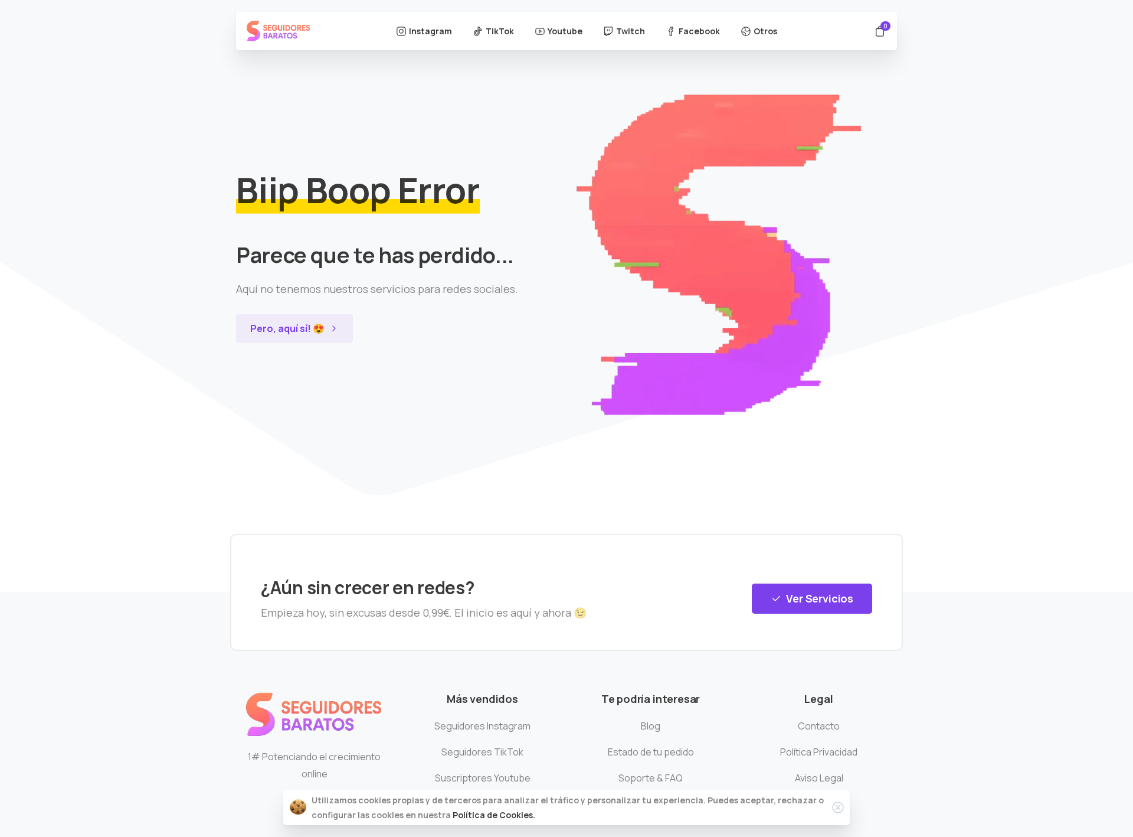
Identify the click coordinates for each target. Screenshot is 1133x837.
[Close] (838, 807)
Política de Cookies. (494, 814)
